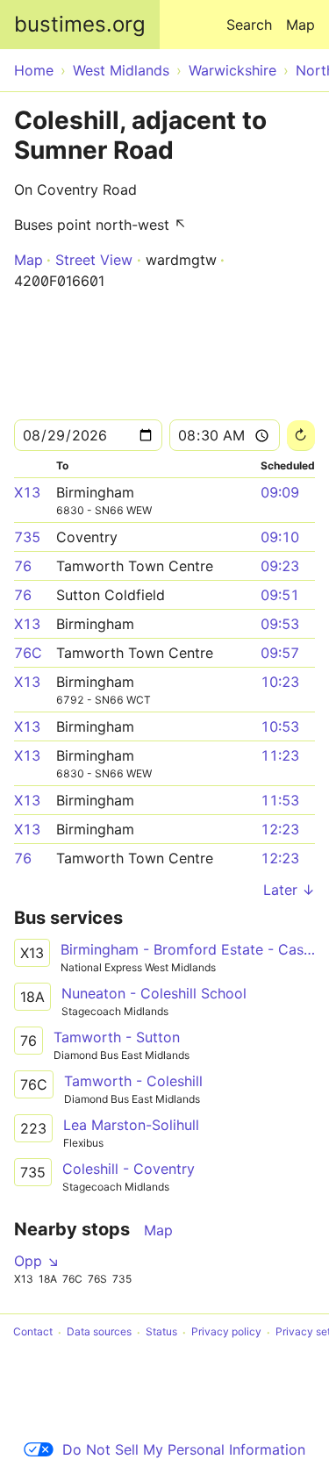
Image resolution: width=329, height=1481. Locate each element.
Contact (33, 1332)
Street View (93, 259)
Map (300, 24)
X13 (27, 492)
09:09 (280, 492)
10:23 (280, 681)
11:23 (280, 755)
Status (161, 1332)
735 (27, 537)
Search (249, 24)
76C (28, 653)
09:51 (280, 595)
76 (23, 566)
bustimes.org (80, 24)
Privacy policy (226, 1332)
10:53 (280, 726)
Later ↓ (289, 889)
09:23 (280, 566)
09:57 (280, 653)
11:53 (280, 800)
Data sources (99, 1332)
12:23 (280, 829)
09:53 (280, 624)
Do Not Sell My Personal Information (183, 1449)
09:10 (280, 537)
